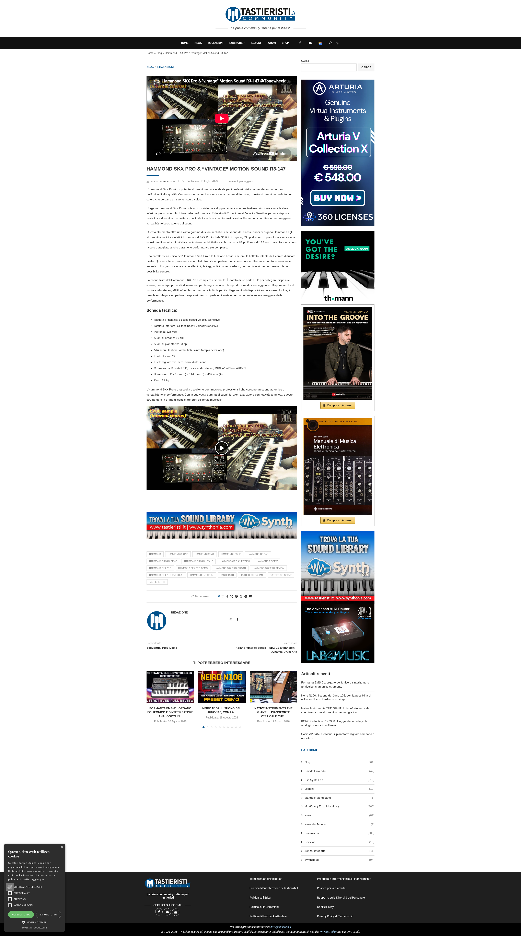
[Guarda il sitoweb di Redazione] (231, 619)
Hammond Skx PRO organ (230, 568)
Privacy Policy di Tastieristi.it (335, 916)
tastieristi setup (280, 575)
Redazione (169, 181)
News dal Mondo (339, 824)
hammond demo (204, 554)
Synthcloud (339, 859)
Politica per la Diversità (331, 888)
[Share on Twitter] (231, 596)
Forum (271, 43)
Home (184, 43)
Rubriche (236, 43)
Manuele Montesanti (339, 797)
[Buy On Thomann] (337, 232)
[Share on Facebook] (227, 596)
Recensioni (215, 43)
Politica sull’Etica (260, 897)
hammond (155, 554)
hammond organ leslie (198, 561)
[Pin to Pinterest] (236, 596)
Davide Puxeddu (339, 771)
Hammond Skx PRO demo (193, 568)
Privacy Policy (328, 931)
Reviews (339, 842)
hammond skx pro (160, 568)
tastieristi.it (157, 582)
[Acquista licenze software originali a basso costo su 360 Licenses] (337, 81)
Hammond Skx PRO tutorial (166, 575)
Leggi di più (37, 879)
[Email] (310, 43)
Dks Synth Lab (339, 780)
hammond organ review (235, 561)
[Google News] (320, 43)
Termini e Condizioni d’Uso (266, 878)
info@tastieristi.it (280, 926)
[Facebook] (300, 43)
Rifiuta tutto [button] (48, 914)
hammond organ (258, 554)
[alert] (34, 888)
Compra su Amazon (339, 405)
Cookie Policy (325, 907)
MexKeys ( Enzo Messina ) (339, 806)
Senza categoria (339, 850)
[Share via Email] (250, 596)
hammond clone (178, 554)
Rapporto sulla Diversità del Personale (341, 897)
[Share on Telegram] (245, 596)
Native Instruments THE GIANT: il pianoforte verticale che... (273, 712)
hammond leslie (231, 554)
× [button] (61, 847)
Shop (285, 43)
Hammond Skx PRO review (268, 568)
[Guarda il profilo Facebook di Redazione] (237, 619)
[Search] (330, 43)
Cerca (305, 60)
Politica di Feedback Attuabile (268, 916)
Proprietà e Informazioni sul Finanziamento (344, 878)
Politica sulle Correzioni (264, 907)
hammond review (267, 561)
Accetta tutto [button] (21, 914)
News (198, 43)
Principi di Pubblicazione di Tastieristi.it (274, 888)
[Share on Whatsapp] (241, 596)
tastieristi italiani (252, 575)
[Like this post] (222, 596)
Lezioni (256, 43)
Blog (159, 53)
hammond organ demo (163, 561)
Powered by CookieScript (34, 927)
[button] (222, 448)
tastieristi (227, 575)
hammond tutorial (202, 575)
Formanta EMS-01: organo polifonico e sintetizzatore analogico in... (170, 712)
